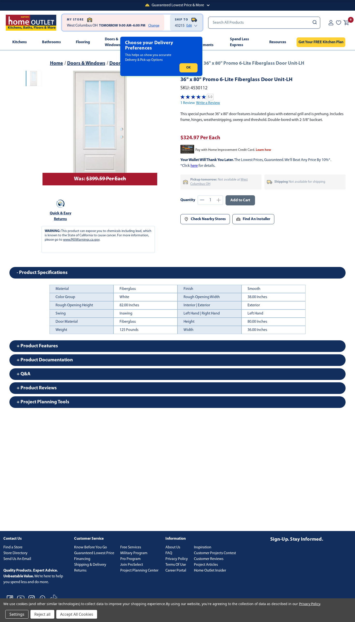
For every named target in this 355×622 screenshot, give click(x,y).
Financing (82, 559)
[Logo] (31, 23)
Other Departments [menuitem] (202, 42)
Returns (80, 571)
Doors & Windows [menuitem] (113, 42)
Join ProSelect (131, 565)
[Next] (150, 128)
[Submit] (314, 22)
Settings (16, 614)
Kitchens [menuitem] (19, 42)
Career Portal (175, 571)
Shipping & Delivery (90, 565)
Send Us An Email (17, 559)
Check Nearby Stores (208, 219)
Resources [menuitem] (277, 42)
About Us (172, 547)
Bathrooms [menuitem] (51, 42)
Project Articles (206, 565)
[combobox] (264, 23)
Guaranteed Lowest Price (94, 553)
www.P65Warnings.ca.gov (81, 240)
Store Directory (15, 553)
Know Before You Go (90, 547)
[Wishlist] (338, 22)
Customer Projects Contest (215, 553)
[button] (177, 5)
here (194, 166)
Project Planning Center (139, 571)
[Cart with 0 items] (346, 23)
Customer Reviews (208, 559)
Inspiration (202, 547)
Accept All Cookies (76, 614)
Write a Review (208, 103)
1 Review (187, 103)
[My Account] (331, 22)
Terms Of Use (175, 565)
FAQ (168, 553)
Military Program (133, 553)
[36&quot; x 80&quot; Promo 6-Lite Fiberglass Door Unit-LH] (100, 128)
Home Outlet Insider (210, 571)
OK (188, 68)
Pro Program (130, 559)
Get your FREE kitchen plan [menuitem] (320, 42)
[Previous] (49, 128)
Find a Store (12, 547)
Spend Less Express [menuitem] (239, 42)
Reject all (42, 614)
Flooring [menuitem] (83, 42)
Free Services (130, 547)
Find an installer (256, 219)
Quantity (187, 200)
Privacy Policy (176, 559)
